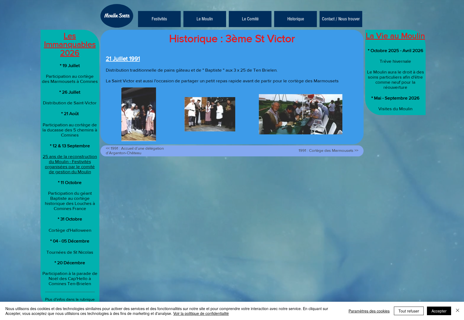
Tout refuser (408, 311)
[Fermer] (457, 311)
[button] (204, 19)
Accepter (439, 311)
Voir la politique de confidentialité (201, 313)
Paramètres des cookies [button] (369, 311)
